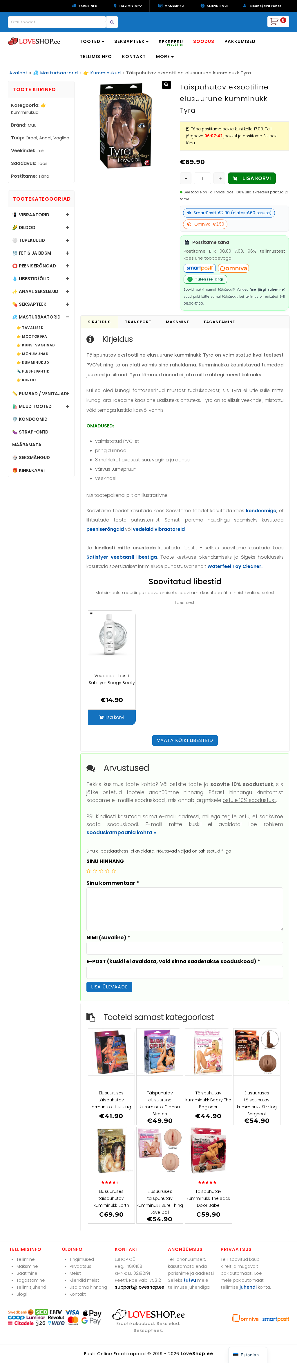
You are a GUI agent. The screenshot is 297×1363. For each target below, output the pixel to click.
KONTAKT (134, 56)
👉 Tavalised (30, 327)
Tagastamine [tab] (219, 322)
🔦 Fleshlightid (33, 371)
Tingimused (82, 1259)
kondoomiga (261, 510)
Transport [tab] (138, 322)
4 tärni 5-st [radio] (107, 871)
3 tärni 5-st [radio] (101, 871)
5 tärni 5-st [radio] (114, 871)
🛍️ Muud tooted (32, 406)
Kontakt (78, 1294)
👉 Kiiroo (26, 380)
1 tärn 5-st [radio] (88, 871)
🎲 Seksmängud (31, 457)
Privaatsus (80, 1266)
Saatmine (27, 1273)
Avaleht (18, 73)
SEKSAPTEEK (129, 41)
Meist (75, 1273)
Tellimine (26, 1259)
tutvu (190, 1280)
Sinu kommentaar (112, 883)
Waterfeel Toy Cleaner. (234, 566)
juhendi (248, 1287)
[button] (166, 85)
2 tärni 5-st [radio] (95, 871)
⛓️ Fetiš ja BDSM (31, 253)
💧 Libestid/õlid (31, 279)
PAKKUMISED (240, 41)
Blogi (22, 1294)
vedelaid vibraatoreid (159, 529)
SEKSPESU (171, 42)
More (163, 56)
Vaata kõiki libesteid (185, 740)
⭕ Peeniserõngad (34, 266)
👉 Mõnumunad (33, 354)
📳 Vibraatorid (30, 215)
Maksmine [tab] (177, 322)
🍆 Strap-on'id (30, 432)
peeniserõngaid (105, 529)
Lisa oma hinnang (88, 1287)
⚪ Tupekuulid (28, 240)
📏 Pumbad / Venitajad (39, 394)
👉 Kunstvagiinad (36, 345)
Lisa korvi (256, 178)
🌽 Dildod (23, 227)
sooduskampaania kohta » (121, 832)
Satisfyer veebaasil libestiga (121, 557)
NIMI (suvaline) (108, 937)
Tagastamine (31, 1280)
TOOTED (90, 41)
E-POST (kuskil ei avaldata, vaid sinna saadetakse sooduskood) (173, 961)
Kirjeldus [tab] (99, 322)
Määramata (26, 445)
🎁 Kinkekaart (29, 470)
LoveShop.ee (197, 1354)
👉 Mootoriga (32, 336)
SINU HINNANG (105, 861)
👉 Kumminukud (102, 73)
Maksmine (27, 1266)
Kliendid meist (84, 1280)
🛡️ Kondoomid (30, 419)
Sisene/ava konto (266, 6)
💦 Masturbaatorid (55, 73)
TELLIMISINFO (96, 56)
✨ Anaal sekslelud (35, 291)
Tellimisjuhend (31, 1287)
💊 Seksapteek (29, 304)
